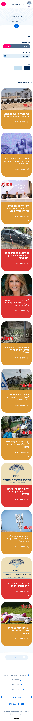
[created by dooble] (16, 718)
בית (21, 21)
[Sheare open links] (16, 26)
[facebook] (18, 704)
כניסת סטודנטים (16, 697)
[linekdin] (14, 704)
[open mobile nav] (3, 4)
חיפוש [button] (7, 46)
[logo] (20, 4)
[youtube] (22, 704)
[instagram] (10, 704)
